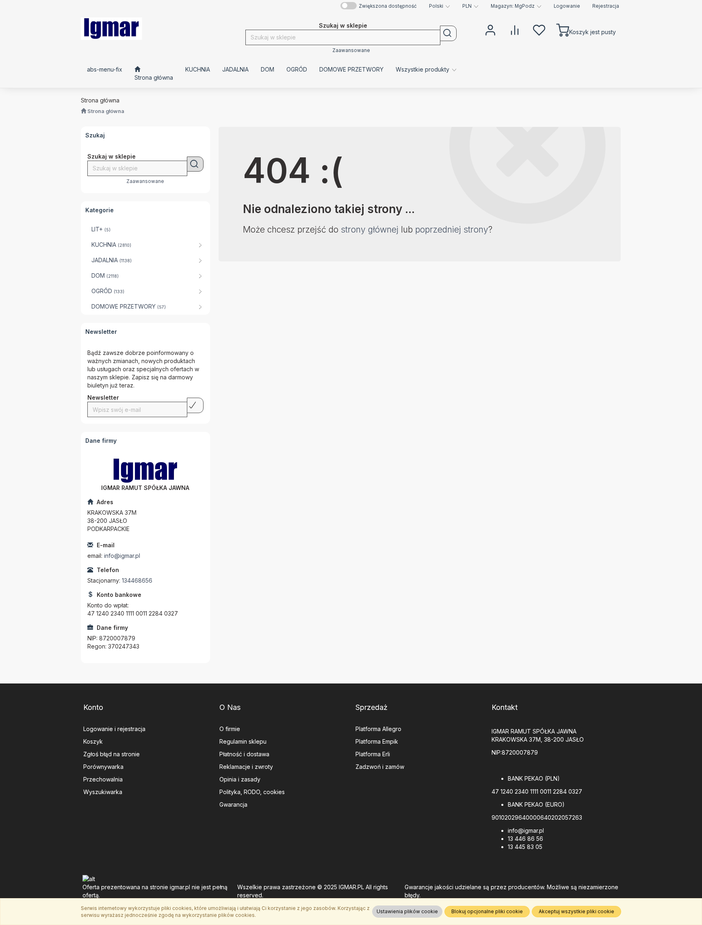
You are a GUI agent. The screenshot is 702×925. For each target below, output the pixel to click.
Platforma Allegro (378, 728)
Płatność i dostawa (244, 754)
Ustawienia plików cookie (407, 911)
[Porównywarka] (514, 29)
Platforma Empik (376, 741)
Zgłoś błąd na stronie (111, 754)
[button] (439, 6)
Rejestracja (605, 6)
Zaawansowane (351, 50)
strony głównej (370, 229)
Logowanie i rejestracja (114, 728)
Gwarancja (233, 804)
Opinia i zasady (239, 779)
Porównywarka (103, 766)
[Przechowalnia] (539, 29)
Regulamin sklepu (242, 741)
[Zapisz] (195, 405)
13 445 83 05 (525, 846)
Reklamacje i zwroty (246, 766)
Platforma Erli (372, 754)
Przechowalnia (103, 779)
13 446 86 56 (525, 838)
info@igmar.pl (122, 555)
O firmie (229, 728)
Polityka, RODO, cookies (252, 791)
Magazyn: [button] (513, 6)
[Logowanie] (490, 29)
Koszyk (93, 741)
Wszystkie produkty (423, 69)
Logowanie (567, 6)
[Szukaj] (448, 33)
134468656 (137, 580)
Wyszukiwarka (102, 791)
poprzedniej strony (451, 229)
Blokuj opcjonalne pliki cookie (487, 911)
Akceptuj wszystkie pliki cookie (576, 911)
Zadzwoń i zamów (379, 766)
